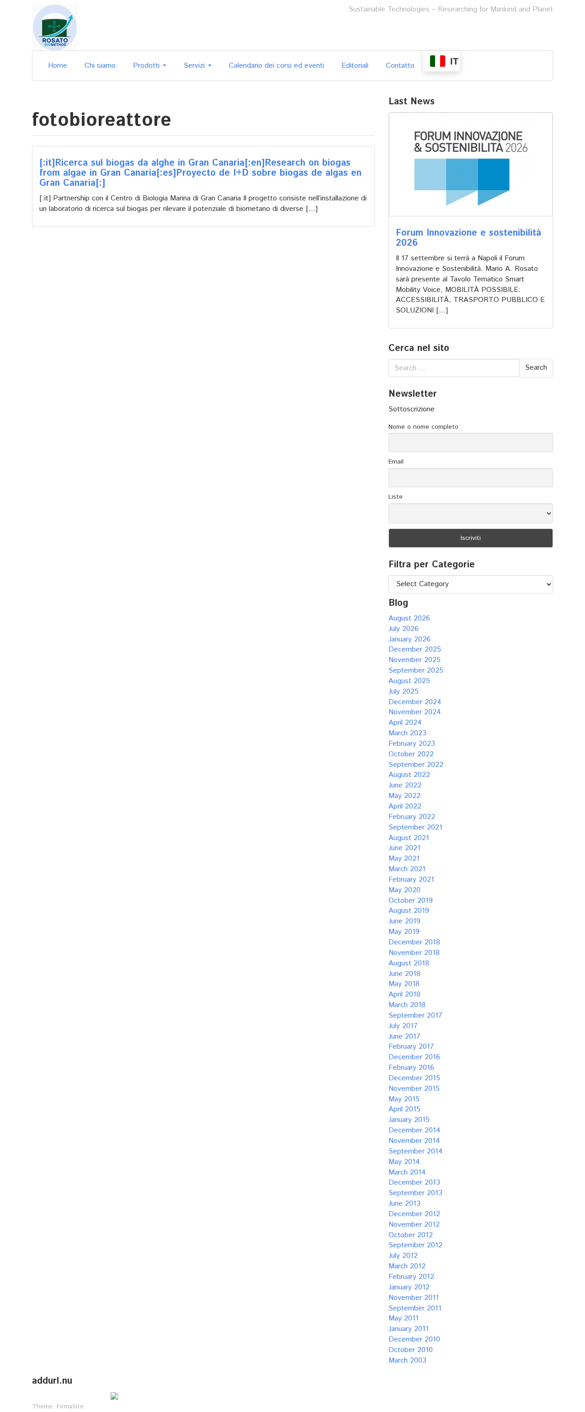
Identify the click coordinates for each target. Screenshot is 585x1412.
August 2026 (409, 618)
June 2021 (404, 848)
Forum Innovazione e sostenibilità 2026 (468, 238)
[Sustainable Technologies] (55, 27)
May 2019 (404, 932)
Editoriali (354, 65)
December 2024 (414, 702)
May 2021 (404, 858)
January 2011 (408, 1329)
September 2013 (415, 1193)
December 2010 (414, 1339)
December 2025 (414, 649)
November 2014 (414, 1141)
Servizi (195, 65)
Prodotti (147, 65)
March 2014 (407, 1172)
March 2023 (407, 733)
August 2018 (408, 963)
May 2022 (404, 796)
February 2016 (411, 1067)
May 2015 (404, 1099)
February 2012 (411, 1277)
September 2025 (415, 670)
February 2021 (411, 879)
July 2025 (403, 691)
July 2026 (403, 629)
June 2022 (404, 785)
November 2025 (414, 660)
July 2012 (403, 1255)
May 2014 (404, 1162)
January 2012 (409, 1287)
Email (396, 461)
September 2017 (415, 1015)
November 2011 (413, 1298)
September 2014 (415, 1151)
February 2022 (411, 817)
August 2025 (409, 681)
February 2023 (411, 743)
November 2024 (414, 712)
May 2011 (403, 1318)
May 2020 (404, 890)
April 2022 (404, 806)
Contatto (400, 65)
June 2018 (404, 974)
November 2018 (414, 953)
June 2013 (404, 1203)
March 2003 (407, 1360)
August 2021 (408, 838)
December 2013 (414, 1182)
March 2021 (406, 869)
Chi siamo (100, 65)
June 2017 (404, 1036)
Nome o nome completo (423, 426)
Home (57, 65)
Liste (395, 496)
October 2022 (411, 754)
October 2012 (410, 1235)
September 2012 (415, 1245)
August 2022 (409, 775)
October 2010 (410, 1350)
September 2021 (415, 827)
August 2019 (408, 910)
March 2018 (406, 1005)
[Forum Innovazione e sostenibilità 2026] (471, 164)
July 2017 (403, 1026)
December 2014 (414, 1130)
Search (536, 367)
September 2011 (414, 1308)
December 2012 (414, 1214)
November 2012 (414, 1224)
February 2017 (411, 1046)
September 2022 (415, 765)
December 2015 (414, 1078)
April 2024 (405, 722)
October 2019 (410, 900)
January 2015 (409, 1120)
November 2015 (414, 1088)
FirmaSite (70, 1406)
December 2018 (414, 942)
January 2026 (409, 639)
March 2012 (406, 1266)
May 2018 (404, 984)
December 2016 (414, 1057)
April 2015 (404, 1109)
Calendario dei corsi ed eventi (276, 65)
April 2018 (404, 994)
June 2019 (404, 921)
